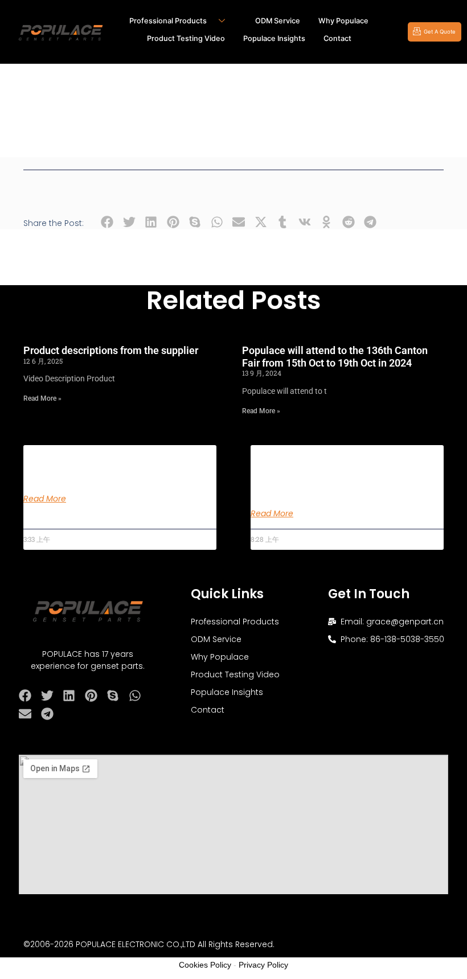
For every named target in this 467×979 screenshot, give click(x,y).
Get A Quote (440, 31)
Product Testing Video (186, 38)
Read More (44, 499)
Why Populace (343, 21)
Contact (337, 38)
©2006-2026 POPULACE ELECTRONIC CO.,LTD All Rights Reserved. (149, 944)
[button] (107, 222)
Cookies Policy (205, 964)
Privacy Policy (263, 964)
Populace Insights (274, 38)
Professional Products (168, 21)
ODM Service (277, 21)
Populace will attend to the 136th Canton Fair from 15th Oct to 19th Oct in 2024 (335, 356)
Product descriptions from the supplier (110, 350)
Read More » (42, 398)
